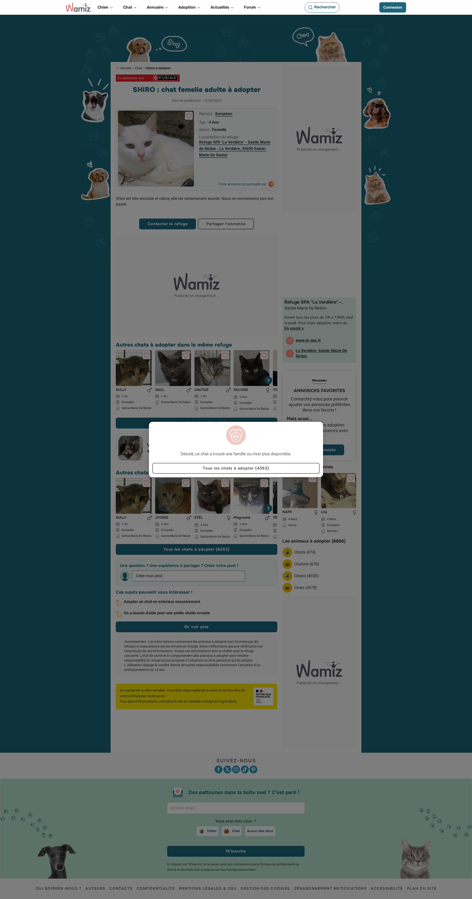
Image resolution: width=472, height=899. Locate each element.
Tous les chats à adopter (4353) (236, 468)
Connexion (392, 7)
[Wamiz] (78, 7)
